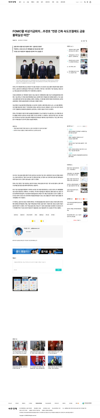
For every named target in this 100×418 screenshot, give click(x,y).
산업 (28, 2)
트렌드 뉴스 (70, 46)
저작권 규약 (57, 403)
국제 (53, 2)
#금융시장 (22, 214)
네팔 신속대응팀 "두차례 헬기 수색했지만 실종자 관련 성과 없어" (78, 132)
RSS (76, 403)
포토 (57, 2)
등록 (58, 269)
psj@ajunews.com (35, 228)
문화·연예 (63, 2)
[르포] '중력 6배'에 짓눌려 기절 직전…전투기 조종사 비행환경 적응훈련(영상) (37, 352)
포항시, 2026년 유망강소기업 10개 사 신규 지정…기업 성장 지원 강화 (78, 150)
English (77, 2)
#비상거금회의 (29, 214)
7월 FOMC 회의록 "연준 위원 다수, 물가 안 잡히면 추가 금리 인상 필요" (30, 128)
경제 (38, 2)
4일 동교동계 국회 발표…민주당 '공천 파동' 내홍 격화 (20, 367)
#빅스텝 (47, 214)
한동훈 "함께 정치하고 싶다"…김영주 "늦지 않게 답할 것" (55, 352)
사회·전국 (47, 2)
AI (23, 2)
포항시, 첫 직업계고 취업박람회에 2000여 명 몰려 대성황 (78, 155)
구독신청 (16, 403)
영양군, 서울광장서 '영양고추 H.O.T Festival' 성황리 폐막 (76, 138)
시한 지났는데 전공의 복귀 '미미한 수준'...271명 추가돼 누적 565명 (20, 352)
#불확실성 (41, 214)
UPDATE (84, 126)
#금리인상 (16, 214)
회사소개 (10, 403)
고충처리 (63, 403)
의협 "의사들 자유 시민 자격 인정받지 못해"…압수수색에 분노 (55, 367)
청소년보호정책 (48, 403)
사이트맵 (70, 403)
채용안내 (23, 403)
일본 (82, 199)
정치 (42, 2)
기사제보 (30, 403)
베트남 (86, 199)
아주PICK (69, 165)
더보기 (73, 221)
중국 (20, 2)
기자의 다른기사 (28, 231)
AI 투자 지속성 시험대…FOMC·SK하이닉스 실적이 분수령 (27, 130)
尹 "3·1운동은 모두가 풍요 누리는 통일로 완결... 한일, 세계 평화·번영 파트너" (37, 367)
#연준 (36, 214)
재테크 (32, 2)
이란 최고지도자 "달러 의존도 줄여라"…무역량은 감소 (78, 144)
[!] (86, 46)
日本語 (81, 2)
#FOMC (53, 214)
